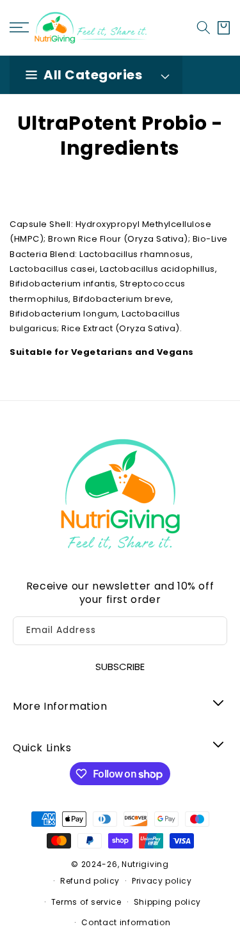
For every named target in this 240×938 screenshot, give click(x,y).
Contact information (125, 922)
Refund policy (90, 880)
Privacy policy (162, 880)
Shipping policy (168, 901)
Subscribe (120, 666)
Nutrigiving (145, 864)
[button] (203, 27)
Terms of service (86, 901)
